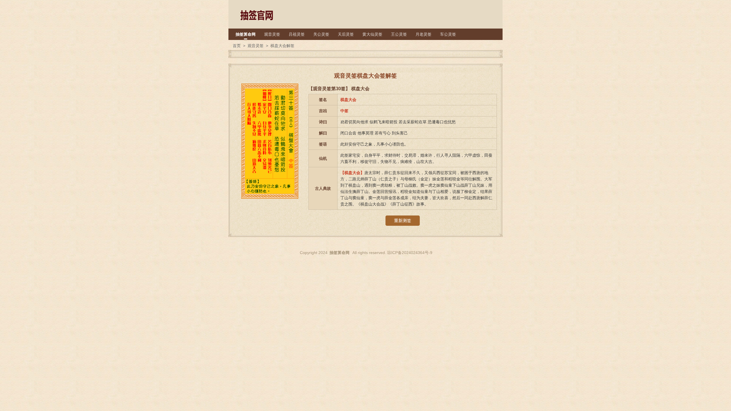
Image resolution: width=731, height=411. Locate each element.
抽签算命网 (246, 34)
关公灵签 (321, 34)
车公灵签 (448, 34)
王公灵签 (399, 34)
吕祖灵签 (297, 34)
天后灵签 (346, 34)
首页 (237, 45)
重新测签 (402, 220)
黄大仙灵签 (372, 34)
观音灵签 (272, 34)
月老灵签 (423, 34)
